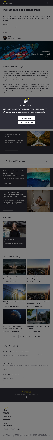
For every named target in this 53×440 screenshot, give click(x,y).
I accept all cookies (26, 118)
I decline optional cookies (26, 122)
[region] (26, 113)
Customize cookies (26, 125)
